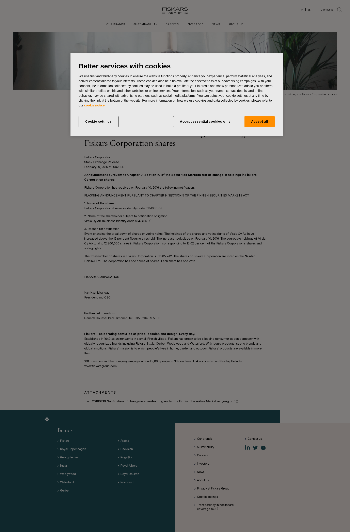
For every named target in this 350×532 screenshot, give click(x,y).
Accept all (259, 121)
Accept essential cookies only (205, 121)
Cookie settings (98, 121)
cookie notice (94, 105)
